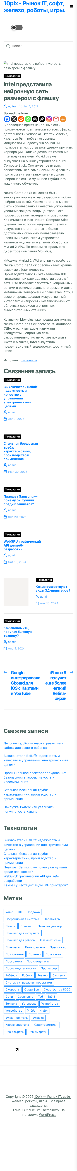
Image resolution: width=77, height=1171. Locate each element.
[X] (14, 119)
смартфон (31, 989)
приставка (53, 954)
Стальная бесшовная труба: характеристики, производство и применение (21, 451)
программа (14, 961)
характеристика (17, 1024)
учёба (31, 1010)
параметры (52, 919)
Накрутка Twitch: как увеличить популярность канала (29, 809)
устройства (49, 1003)
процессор (49, 968)
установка (29, 1003)
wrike (9, 912)
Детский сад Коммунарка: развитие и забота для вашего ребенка (33, 745)
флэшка (38, 1017)
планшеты (13, 947)
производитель (38, 961)
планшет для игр (50, 926)
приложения (15, 954)
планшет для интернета (23, 933)
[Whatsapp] (28, 119)
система (58, 975)
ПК (20, 912)
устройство (14, 1010)
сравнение (25, 996)
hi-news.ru (29, 360)
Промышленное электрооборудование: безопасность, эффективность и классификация (35, 777)
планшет (26, 926)
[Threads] (35, 119)
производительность (21, 968)
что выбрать (37, 1032)
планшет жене (50, 940)
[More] (63, 119)
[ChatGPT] (42, 119)
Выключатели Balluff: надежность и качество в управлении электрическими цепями (21, 396)
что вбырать (15, 1032)
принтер (34, 954)
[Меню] (71, 7)
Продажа (33, 912)
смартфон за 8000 (57, 989)
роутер (42, 975)
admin (12, 412)
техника (11, 1003)
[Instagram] (49, 119)
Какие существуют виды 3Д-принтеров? (53, 588)
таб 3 (51, 996)
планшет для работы (20, 940)
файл (43, 1010)
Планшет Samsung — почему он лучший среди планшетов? (20, 500)
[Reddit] (21, 119)
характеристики (45, 1024)
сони (9, 996)
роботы (27, 975)
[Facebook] (7, 119)
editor (12, 106)
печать (11, 926)
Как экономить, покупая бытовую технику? (18, 632)
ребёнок (11, 975)
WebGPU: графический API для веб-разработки (22, 545)
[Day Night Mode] (13, 27)
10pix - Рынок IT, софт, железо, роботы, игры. (35, 7)
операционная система (22, 919)
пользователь (35, 947)
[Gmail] (56, 119)
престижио (58, 947)
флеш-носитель (17, 1017)
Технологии (12, 76)
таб (40, 996)
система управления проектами (29, 982)
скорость (13, 989)
